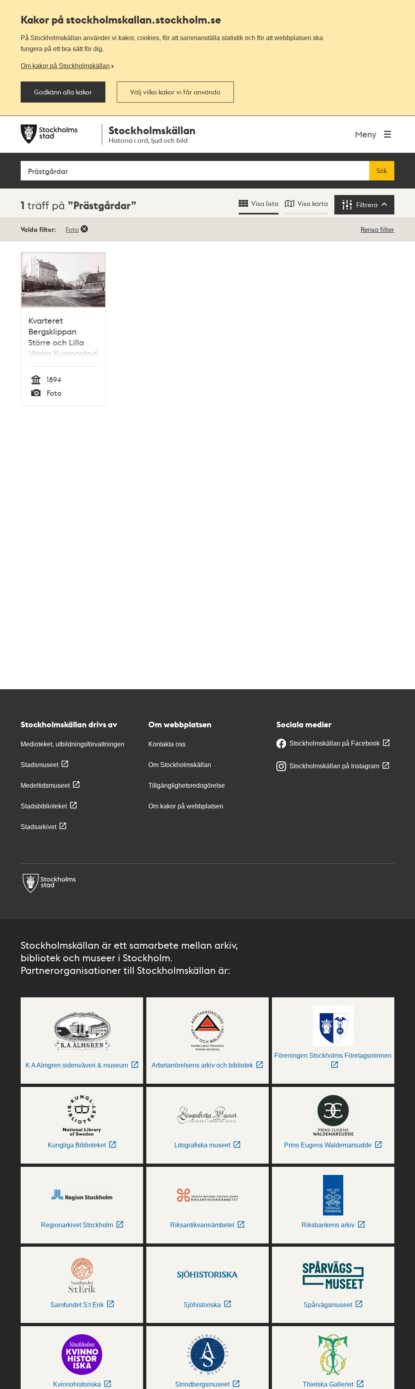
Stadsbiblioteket (44, 806)
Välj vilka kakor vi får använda (175, 92)
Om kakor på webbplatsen (185, 806)
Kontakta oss (167, 744)
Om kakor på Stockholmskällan (65, 65)
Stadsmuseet (39, 764)
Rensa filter (377, 229)
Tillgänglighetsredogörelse (186, 785)
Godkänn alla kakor (63, 92)
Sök (381, 171)
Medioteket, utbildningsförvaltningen (72, 744)
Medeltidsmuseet (45, 785)
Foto (72, 229)
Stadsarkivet (38, 826)
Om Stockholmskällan (179, 764)
